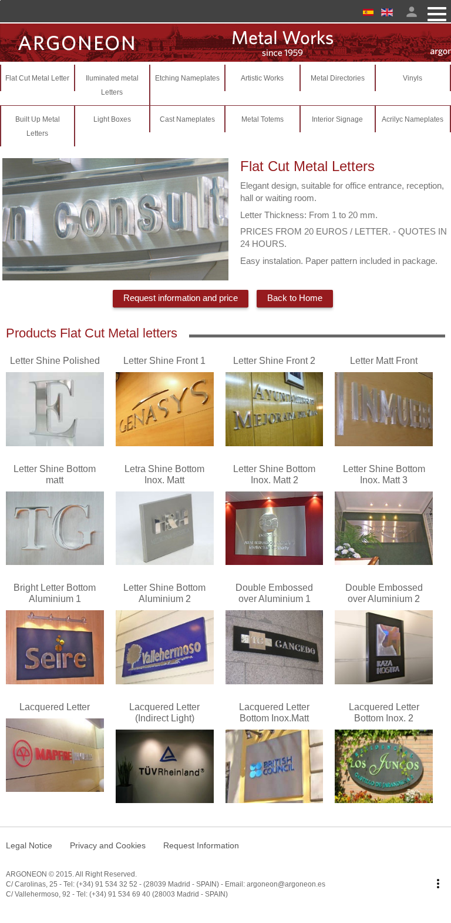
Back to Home (294, 298)
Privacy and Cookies (108, 845)
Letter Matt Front (384, 361)
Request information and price (180, 298)
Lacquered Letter (54, 707)
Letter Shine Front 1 (164, 361)
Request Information (201, 845)
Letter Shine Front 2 (274, 361)
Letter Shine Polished (55, 361)
